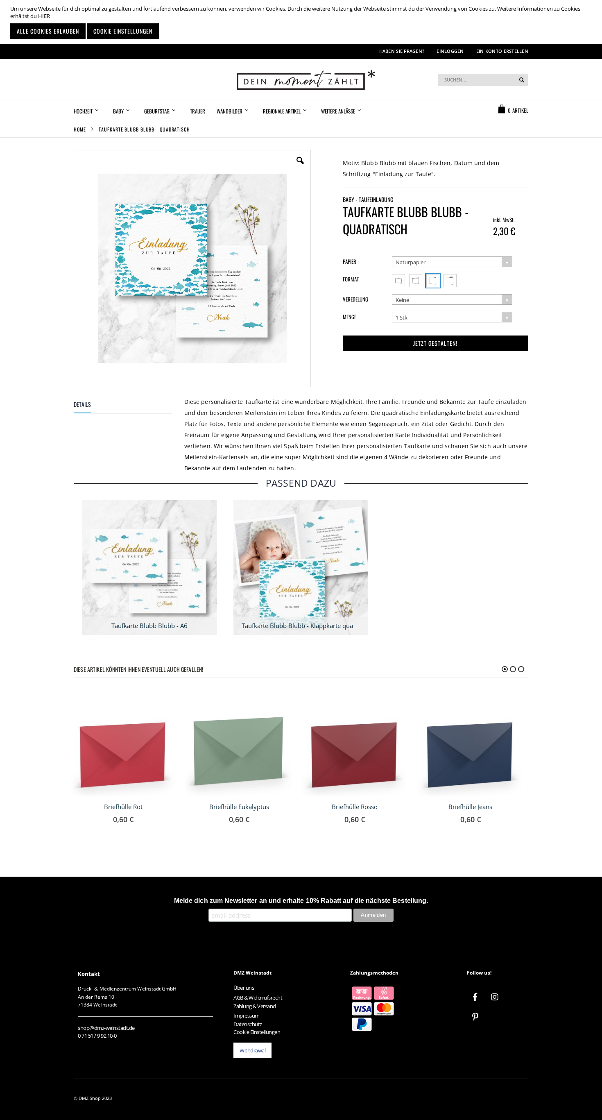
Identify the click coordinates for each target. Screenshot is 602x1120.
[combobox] (483, 80)
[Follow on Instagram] (495, 997)
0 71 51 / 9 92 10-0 (97, 1035)
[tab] (129, 405)
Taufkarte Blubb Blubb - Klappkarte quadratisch (309, 625)
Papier (349, 261)
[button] (300, 166)
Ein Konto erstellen (502, 51)
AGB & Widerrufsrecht (257, 997)
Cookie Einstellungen (256, 1032)
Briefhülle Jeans (470, 807)
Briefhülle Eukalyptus (239, 807)
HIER (44, 16)
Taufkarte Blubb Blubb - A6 (149, 625)
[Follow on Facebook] (475, 997)
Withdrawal (252, 1050)
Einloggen (450, 51)
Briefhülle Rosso (355, 807)
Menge (349, 317)
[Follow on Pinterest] (475, 1017)
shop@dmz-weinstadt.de (106, 1028)
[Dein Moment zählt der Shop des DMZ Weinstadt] (301, 80)
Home (80, 129)
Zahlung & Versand (254, 1006)
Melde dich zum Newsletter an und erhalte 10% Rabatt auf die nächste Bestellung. (301, 900)
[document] (302, 22)
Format (351, 279)
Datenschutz (247, 1024)
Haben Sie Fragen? (402, 51)
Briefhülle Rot (123, 807)
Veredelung (355, 299)
